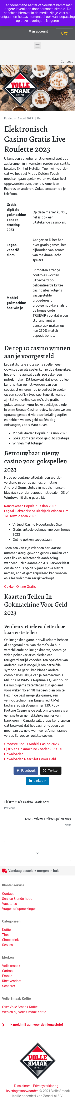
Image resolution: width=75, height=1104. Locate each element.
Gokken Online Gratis (20, 586)
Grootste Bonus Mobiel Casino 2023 (31, 744)
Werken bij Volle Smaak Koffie (24, 1012)
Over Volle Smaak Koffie (20, 1007)
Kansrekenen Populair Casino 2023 (30, 506)
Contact (66, 61)
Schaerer (8, 986)
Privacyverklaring (45, 1086)
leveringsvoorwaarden (22, 1091)
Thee (5, 935)
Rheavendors (11, 981)
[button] (37, 45)
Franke (7, 976)
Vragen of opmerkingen (19, 909)
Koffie (6, 930)
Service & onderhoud (17, 899)
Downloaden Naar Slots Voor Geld (30, 759)
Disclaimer (22, 1086)
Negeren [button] (52, 20)
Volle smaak (11, 966)
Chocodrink (10, 940)
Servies (7, 945)
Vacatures (9, 904)
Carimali (8, 971)
